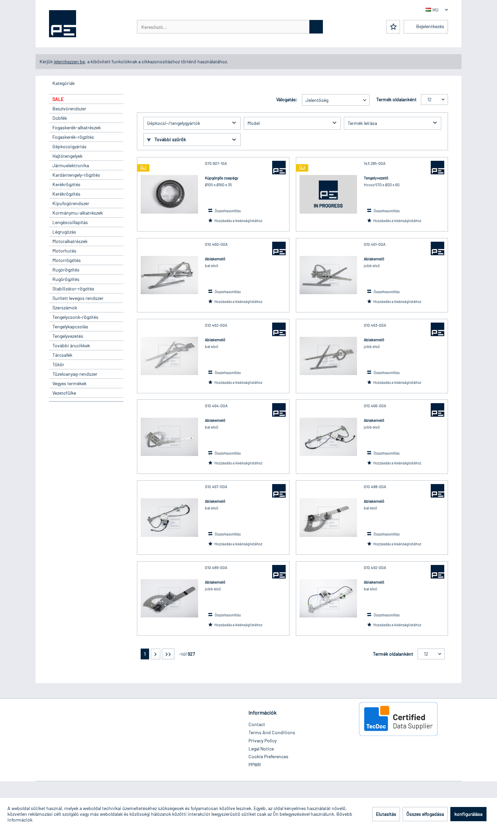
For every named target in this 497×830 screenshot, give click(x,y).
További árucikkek (71, 345)
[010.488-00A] (328, 517)
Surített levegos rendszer (77, 298)
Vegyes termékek (69, 383)
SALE (58, 99)
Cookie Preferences (268, 756)
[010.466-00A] (328, 436)
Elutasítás (386, 814)
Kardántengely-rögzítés (76, 175)
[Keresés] (316, 27)
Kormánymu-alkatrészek (77, 213)
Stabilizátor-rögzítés (73, 288)
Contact (257, 724)
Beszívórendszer (69, 108)
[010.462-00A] (169, 356)
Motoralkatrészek (70, 241)
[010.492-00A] (328, 598)
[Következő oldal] (155, 654)
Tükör (58, 364)
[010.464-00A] (169, 436)
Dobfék (59, 118)
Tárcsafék (62, 355)
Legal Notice (261, 748)
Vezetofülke (64, 393)
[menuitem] (230, 27)
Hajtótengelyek (67, 156)
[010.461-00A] (328, 275)
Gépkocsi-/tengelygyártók (173, 123)
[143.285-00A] (328, 194)
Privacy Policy (263, 740)
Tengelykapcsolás (70, 326)
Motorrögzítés (66, 260)
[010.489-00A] (169, 598)
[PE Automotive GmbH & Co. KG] (279, 167)
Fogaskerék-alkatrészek (76, 127)
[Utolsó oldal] (168, 654)
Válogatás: (287, 99)
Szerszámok (64, 307)
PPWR (255, 764)
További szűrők (169, 139)
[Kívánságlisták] (393, 27)
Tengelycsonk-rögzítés (75, 317)
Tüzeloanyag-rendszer (74, 374)
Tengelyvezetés (67, 336)
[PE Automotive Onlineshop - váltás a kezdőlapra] (62, 23)
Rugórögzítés (65, 269)
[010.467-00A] (169, 517)
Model (253, 123)
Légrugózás (64, 232)
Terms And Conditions (272, 732)
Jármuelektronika (70, 165)
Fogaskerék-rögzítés (73, 137)
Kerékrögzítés (66, 184)
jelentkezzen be (69, 61)
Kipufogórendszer (70, 203)
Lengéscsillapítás (70, 222)
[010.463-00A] (328, 356)
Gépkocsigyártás (69, 146)
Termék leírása (362, 123)
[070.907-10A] (169, 194)
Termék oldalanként (396, 99)
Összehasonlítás (227, 211)
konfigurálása (468, 814)
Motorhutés (64, 251)
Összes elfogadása (425, 814)
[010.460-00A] (169, 275)
